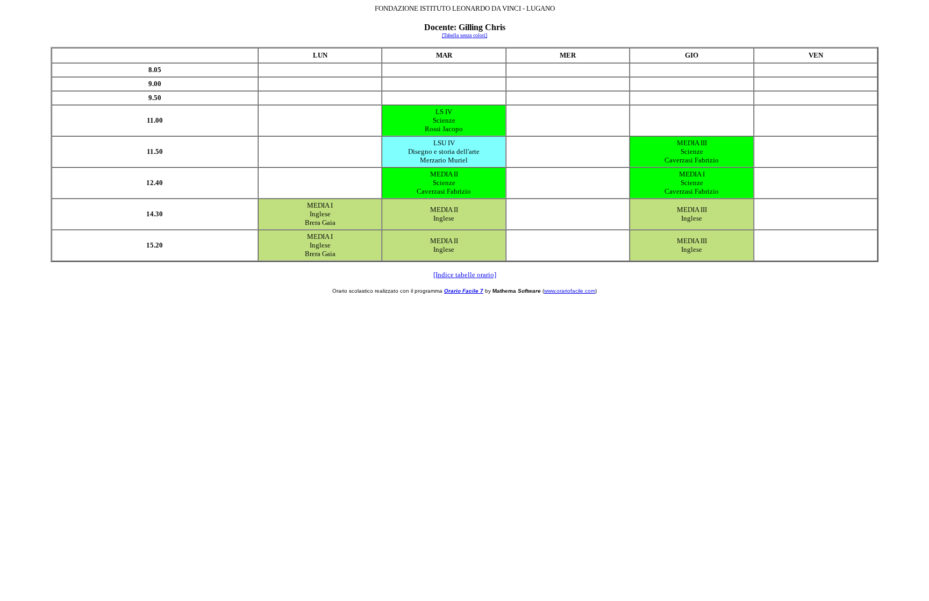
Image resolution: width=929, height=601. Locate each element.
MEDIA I (692, 174)
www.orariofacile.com (569, 291)
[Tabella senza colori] (464, 35)
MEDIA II (444, 174)
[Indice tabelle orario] (464, 275)
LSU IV (444, 143)
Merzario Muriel (444, 160)
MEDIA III (692, 143)
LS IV (443, 112)
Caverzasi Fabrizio (691, 160)
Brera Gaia (320, 222)
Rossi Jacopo (444, 129)
